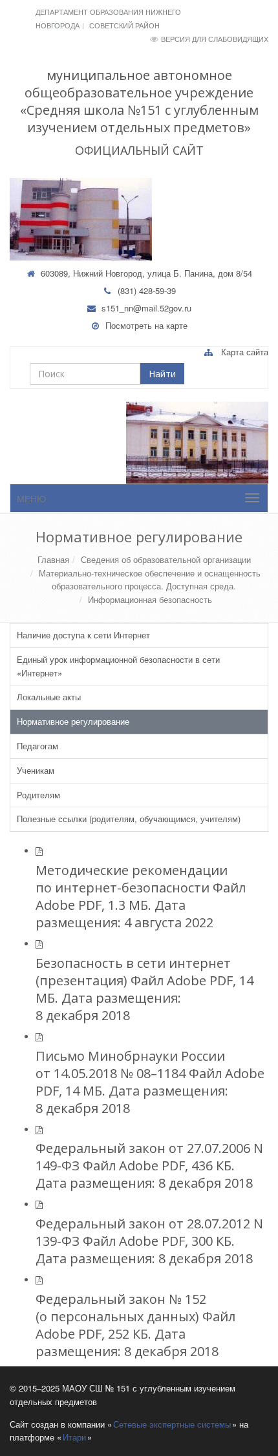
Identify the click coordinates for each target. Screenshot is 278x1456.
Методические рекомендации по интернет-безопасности (132, 878)
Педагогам (37, 746)
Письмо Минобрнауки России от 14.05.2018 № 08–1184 (130, 1064)
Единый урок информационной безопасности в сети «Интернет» (118, 666)
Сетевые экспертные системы (172, 1424)
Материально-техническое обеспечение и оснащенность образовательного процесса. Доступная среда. (150, 580)
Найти (162, 374)
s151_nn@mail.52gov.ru (146, 308)
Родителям (38, 795)
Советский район (124, 25)
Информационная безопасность (150, 599)
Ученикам (35, 770)
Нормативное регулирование (73, 721)
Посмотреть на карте (146, 325)
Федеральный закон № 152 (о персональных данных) (121, 1307)
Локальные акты (49, 697)
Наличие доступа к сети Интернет (83, 635)
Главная (53, 559)
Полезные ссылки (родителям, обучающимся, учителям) (129, 818)
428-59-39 (157, 290)
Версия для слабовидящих (214, 39)
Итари (74, 1437)
